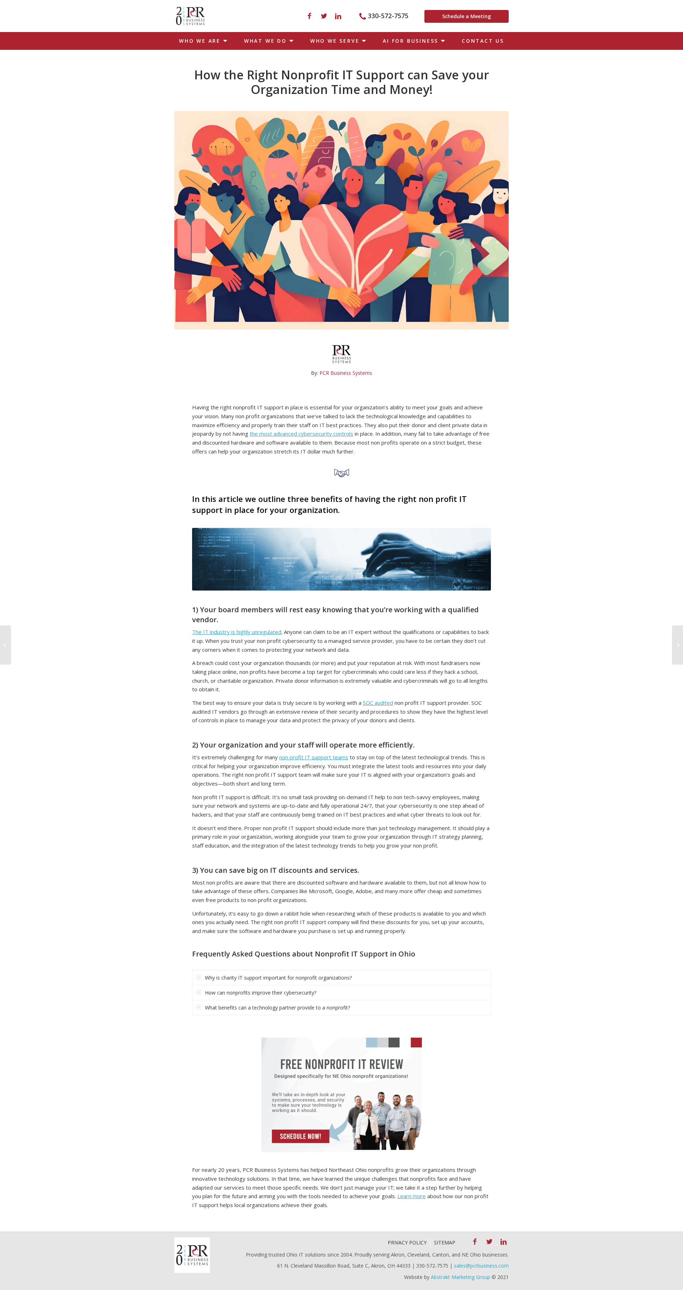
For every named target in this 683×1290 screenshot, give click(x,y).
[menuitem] (201, 41)
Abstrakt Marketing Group (460, 1277)
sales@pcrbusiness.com (481, 1265)
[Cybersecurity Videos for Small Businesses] (677, 645)
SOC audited (378, 702)
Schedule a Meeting (466, 16)
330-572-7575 (388, 15)
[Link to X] (323, 16)
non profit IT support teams (313, 757)
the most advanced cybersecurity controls (301, 433)
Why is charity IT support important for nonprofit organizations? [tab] (278, 977)
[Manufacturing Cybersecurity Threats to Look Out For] (5, 645)
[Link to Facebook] (309, 16)
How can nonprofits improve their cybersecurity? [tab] (260, 992)
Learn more (411, 1196)
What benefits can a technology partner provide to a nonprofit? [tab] (277, 1007)
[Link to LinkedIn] (338, 16)
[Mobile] (190, 16)
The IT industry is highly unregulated (236, 631)
